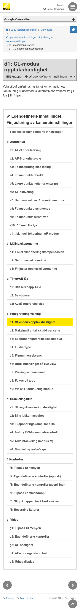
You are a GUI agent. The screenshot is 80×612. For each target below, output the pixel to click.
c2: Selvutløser (20, 295)
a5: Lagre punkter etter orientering (34, 183)
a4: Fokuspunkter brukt (26, 175)
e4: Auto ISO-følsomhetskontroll (33, 432)
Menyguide (46, 29)
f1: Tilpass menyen (25, 467)
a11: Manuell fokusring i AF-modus (34, 233)
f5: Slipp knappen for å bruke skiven (35, 501)
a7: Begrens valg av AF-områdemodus (37, 200)
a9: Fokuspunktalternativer (29, 217)
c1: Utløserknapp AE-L (26, 287)
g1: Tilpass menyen (25, 528)
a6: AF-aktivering (22, 192)
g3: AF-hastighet (21, 545)
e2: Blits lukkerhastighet (27, 415)
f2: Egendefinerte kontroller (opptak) (35, 476)
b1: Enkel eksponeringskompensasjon (37, 252)
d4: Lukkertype (20, 347)
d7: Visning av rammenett (28, 372)
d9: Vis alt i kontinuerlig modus (31, 389)
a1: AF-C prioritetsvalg (25, 150)
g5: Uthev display (22, 561)
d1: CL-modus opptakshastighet (32, 322)
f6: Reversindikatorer (24, 509)
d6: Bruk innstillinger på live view (33, 364)
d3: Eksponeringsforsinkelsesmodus (36, 339)
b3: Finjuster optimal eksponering (33, 268)
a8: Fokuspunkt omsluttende (30, 208)
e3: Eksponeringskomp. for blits (32, 424)
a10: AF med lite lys (23, 225)
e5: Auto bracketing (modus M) (31, 441)
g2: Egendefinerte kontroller (29, 536)
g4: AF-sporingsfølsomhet (28, 553)
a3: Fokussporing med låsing (30, 167)
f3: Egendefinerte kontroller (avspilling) (37, 484)
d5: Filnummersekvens (26, 355)
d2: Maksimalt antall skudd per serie (35, 330)
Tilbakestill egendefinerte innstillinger (36, 131)
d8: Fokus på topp (22, 380)
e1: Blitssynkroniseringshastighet (33, 407)
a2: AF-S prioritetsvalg (25, 158)
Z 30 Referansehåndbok (24, 29)
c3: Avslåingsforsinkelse (27, 303)
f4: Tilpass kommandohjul (28, 493)
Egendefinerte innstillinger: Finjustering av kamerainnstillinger (30, 39)
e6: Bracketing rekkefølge (28, 449)
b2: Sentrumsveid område (28, 260)
